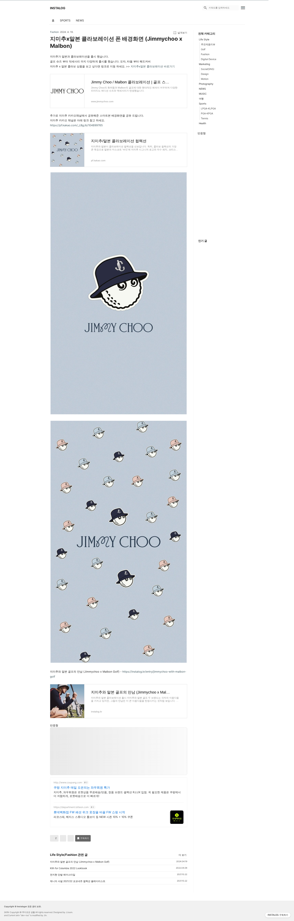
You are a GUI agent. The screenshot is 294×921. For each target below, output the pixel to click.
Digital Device (208, 59)
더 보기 (182, 854)
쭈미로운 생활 (28, 912)
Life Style (204, 39)
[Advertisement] (118, 751)
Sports (202, 103)
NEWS (80, 20)
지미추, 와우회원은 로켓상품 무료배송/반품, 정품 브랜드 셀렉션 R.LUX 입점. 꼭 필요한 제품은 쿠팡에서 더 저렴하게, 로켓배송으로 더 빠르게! (117, 794)
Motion (204, 78)
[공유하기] (63, 838)
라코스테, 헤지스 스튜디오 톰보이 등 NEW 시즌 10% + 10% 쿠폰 (93, 817)
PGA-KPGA (207, 113)
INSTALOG (57, 8)
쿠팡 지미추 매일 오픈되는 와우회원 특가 (82, 787)
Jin (45, 915)
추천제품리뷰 (208, 44)
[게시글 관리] (71, 838)
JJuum (69, 912)
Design (205, 73)
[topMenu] (243, 7)
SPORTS (65, 20)
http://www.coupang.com (68, 782)
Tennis (204, 118)
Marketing (204, 64)
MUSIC (203, 93)
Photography (206, 83)
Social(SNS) (207, 69)
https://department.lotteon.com (71, 807)
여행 (201, 98)
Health (202, 123)
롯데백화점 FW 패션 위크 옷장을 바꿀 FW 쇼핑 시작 (89, 812)
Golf (203, 49)
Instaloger (22, 906)
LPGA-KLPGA (208, 108)
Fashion (54, 32)
